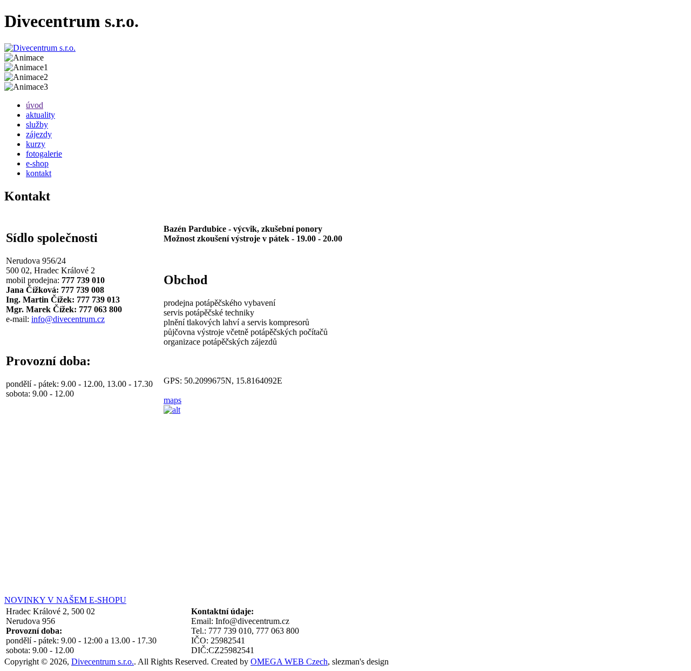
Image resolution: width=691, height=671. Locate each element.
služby (37, 124)
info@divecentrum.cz (68, 319)
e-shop (37, 163)
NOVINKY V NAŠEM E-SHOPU (65, 600)
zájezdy (39, 134)
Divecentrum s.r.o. (102, 661)
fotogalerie (44, 153)
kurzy (35, 144)
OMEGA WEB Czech (289, 661)
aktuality (40, 114)
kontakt (38, 173)
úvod (34, 105)
